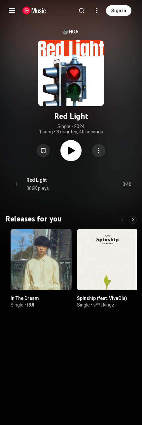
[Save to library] (43, 151)
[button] (43, 150)
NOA (74, 31)
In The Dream (25, 298)
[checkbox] (127, 184)
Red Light (36, 180)
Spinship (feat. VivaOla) (102, 298)
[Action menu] (98, 150)
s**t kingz (103, 304)
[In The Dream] (41, 259)
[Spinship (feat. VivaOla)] (107, 259)
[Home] (34, 11)
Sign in (118, 10)
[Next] (133, 220)
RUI (30, 304)
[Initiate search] (81, 10)
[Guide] (12, 11)
